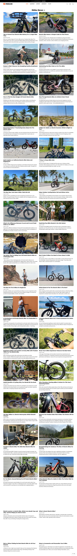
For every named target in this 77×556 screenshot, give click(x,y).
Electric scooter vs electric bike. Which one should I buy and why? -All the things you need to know (20, 511)
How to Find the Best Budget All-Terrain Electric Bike (18, 97)
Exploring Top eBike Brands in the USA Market (52, 223)
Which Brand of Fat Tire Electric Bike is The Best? (53, 287)
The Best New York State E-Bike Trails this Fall (16, 192)
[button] (67, 4)
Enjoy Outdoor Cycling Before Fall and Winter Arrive (54, 192)
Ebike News (37, 10)
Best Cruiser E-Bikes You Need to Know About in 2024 (54, 255)
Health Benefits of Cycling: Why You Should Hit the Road (19, 382)
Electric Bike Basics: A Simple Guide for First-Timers (54, 34)
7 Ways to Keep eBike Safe (46, 160)
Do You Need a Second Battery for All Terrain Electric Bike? (20, 479)
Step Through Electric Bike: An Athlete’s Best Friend (54, 97)
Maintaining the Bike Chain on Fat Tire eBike (52, 66)
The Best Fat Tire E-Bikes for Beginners (14, 287)
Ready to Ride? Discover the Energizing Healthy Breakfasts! (20, 66)
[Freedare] (7, 4)
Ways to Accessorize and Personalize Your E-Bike (53, 543)
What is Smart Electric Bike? (47, 511)
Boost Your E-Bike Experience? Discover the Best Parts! (55, 350)
